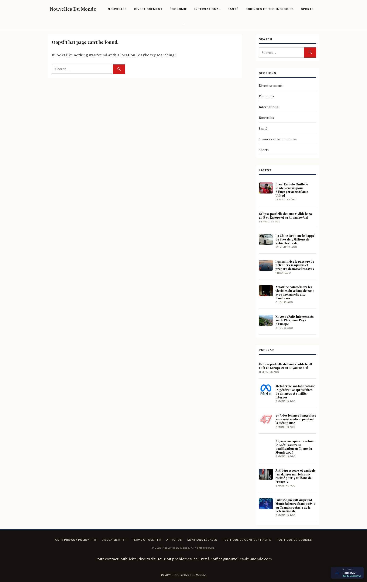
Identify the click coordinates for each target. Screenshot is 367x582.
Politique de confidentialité (247, 539)
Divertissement (148, 9)
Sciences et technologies (270, 9)
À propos (174, 539)
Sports (307, 9)
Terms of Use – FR (146, 539)
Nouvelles (117, 9)
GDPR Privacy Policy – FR (75, 539)
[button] (183, 24)
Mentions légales (202, 539)
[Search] (119, 69)
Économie (178, 9)
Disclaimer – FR (114, 539)
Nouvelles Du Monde (73, 9)
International (207, 9)
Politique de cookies (294, 539)
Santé (232, 9)
